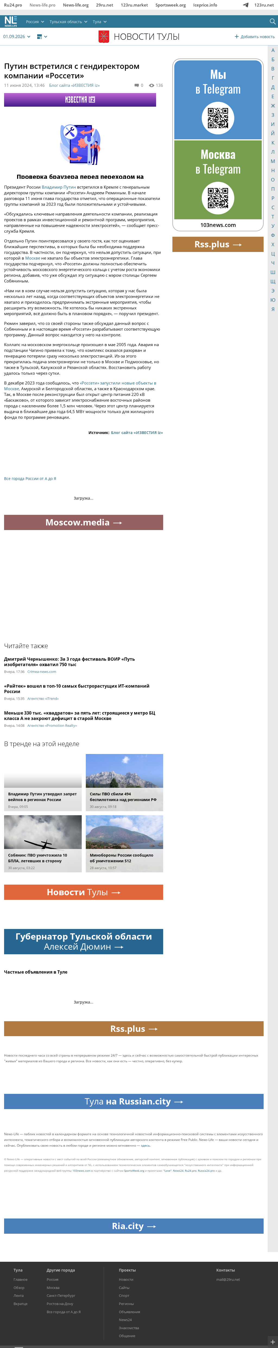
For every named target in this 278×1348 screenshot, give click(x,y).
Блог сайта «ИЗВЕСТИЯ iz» (74, 85)
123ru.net (264, 5)
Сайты (124, 1287)
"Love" (167, 1170)
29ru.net (104, 5)
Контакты (225, 1270)
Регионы (126, 1303)
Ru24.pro (13, 5)
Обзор (19, 1287)
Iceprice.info (205, 5)
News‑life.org (76, 5)
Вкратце (20, 1303)
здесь (145, 1145)
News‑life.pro (42, 5)
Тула (18, 1270)
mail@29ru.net (228, 1279)
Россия (52, 1279)
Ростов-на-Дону (60, 1303)
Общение (127, 1335)
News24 (178, 1170)
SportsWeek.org (134, 1170)
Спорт (124, 1295)
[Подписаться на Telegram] (246, 5)
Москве (32, 258)
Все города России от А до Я (30, 478)
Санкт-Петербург (61, 1295)
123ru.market (134, 5)
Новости (126, 1279)
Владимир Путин (59, 187)
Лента (19, 1295)
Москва (53, 1287)
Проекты (127, 1270)
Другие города (61, 1270)
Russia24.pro (206, 1170)
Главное (20, 1279)
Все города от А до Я (64, 1311)
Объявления (129, 1311)
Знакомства (129, 1327)
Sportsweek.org (171, 5)
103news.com (81, 1170)
